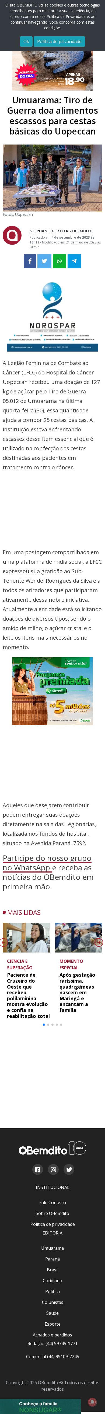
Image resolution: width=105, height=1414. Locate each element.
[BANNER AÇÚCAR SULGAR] (40, 1225)
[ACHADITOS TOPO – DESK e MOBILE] (52, 57)
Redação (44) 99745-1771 (52, 1136)
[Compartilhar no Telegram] (74, 261)
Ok (26, 41)
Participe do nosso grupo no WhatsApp (47, 723)
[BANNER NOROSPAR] (52, 313)
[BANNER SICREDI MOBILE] (52, 621)
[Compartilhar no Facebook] (30, 261)
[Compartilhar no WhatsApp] (59, 261)
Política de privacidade (59, 41)
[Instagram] (53, 963)
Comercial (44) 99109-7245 (52, 1149)
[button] (44, 885)
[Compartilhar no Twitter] (44, 261)
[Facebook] (37, 963)
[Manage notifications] (92, 1402)
